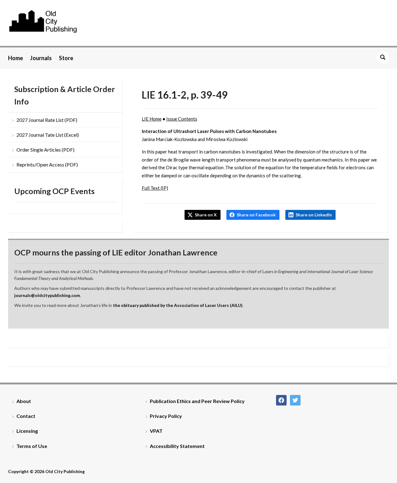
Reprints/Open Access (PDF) (47, 164)
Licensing (27, 431)
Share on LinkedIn (314, 214)
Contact (25, 416)
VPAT (156, 431)
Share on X (206, 214)
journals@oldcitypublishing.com (47, 295)
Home (15, 58)
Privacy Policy (166, 416)
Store (66, 58)
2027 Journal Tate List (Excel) (47, 135)
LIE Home (152, 119)
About (23, 401)
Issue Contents (181, 119)
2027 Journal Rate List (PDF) (46, 120)
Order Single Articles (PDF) (45, 150)
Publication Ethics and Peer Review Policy (197, 401)
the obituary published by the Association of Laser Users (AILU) (178, 305)
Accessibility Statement (177, 446)
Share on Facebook (256, 214)
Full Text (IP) (155, 188)
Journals (41, 58)
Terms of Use (31, 446)
